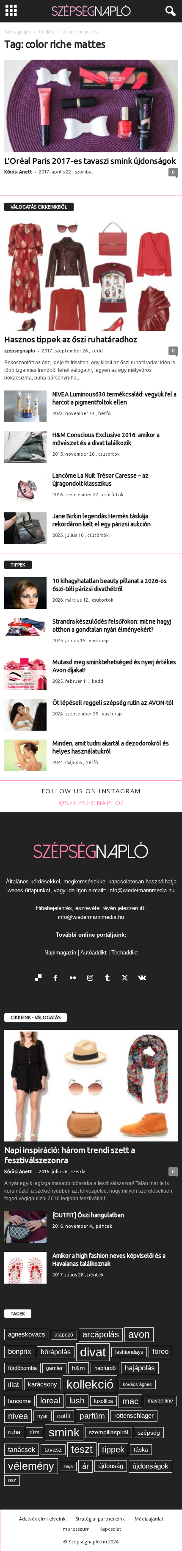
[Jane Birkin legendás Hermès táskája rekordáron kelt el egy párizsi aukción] (25, 528)
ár (85, 1466)
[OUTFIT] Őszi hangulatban (88, 1215)
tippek (113, 1449)
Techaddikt (124, 952)
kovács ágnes (137, 1384)
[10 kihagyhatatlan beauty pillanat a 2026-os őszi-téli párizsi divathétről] (25, 593)
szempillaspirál (108, 1432)
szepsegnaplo (19, 350)
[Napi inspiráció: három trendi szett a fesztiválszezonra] (91, 1086)
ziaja (68, 1466)
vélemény (31, 1466)
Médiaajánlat (149, 1518)
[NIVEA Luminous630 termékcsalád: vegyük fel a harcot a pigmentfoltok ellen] (25, 406)
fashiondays (129, 1352)
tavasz (53, 1449)
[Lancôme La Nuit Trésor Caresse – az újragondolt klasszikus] (25, 487)
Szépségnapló (17, 32)
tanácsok (21, 1449)
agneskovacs (26, 1334)
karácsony (42, 1384)
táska (141, 1449)
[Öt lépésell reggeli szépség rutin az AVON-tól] (25, 715)
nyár (42, 1416)
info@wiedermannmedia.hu (141, 890)
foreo (160, 1352)
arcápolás (101, 1334)
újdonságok (150, 1466)
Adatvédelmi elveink (42, 1518)
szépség (149, 1432)
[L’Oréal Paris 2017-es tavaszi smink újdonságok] (91, 106)
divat (93, 1352)
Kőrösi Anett (18, 171)
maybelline (160, 1401)
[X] (126, 979)
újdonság (110, 1465)
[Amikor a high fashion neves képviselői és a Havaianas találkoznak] (25, 1268)
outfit (63, 1415)
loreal (50, 1400)
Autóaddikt (93, 952)
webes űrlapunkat (29, 890)
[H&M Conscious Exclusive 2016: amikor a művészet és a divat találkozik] (25, 447)
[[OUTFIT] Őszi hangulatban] (25, 1227)
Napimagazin (60, 952)
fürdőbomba (22, 1368)
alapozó (64, 1335)
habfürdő (105, 1368)
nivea (18, 1416)
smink (64, 1432)
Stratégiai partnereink (100, 1518)
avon (139, 1334)
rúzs (34, 1433)
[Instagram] (92, 979)
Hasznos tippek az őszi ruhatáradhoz (70, 339)
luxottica (103, 1401)
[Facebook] (57, 979)
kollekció (89, 1384)
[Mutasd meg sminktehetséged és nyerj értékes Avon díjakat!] (25, 674)
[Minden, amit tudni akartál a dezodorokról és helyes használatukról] (25, 755)
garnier (54, 1368)
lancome (19, 1401)
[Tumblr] (109, 979)
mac (130, 1401)
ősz (12, 1480)
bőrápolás (56, 1352)
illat (13, 1384)
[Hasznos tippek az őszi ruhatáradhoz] (91, 275)
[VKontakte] (143, 979)
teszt (82, 1449)
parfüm (92, 1415)
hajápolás (140, 1368)
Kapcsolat (110, 1529)
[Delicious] (40, 979)
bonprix (19, 1352)
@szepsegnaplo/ (91, 802)
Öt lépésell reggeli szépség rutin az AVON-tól (113, 702)
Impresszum (75, 1529)
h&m (78, 1368)
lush (77, 1400)
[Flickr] (74, 979)
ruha (14, 1432)
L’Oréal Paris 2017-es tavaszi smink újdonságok (90, 160)
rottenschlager (134, 1415)
